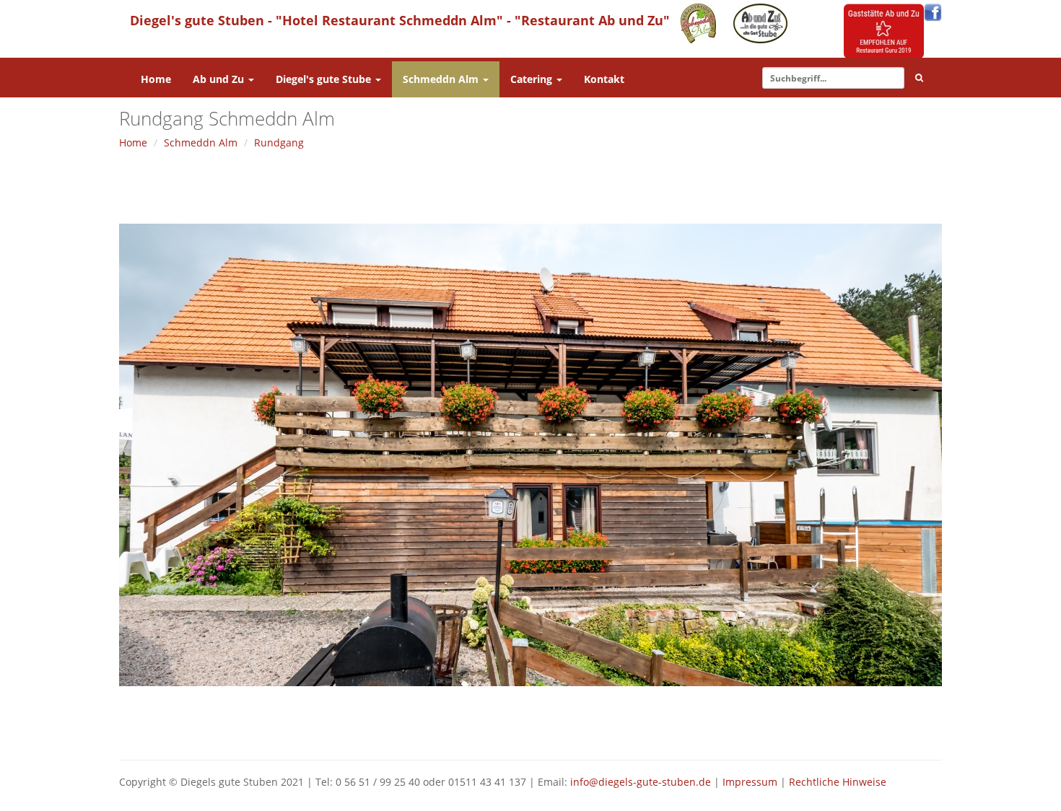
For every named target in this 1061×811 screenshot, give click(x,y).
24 (589, 721)
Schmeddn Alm (442, 79)
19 (553, 721)
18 (546, 721)
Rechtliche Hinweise (837, 782)
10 (488, 721)
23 (582, 721)
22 (575, 721)
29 (625, 721)
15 (524, 721)
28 (618, 721)
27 (611, 721)
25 (596, 721)
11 (495, 721)
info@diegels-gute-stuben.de (640, 782)
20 (560, 721)
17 (539, 721)
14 (517, 721)
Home (156, 79)
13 (510, 721)
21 (568, 721)
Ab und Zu (220, 79)
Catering (532, 79)
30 (633, 721)
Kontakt (604, 79)
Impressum (749, 782)
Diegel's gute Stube (325, 79)
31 (640, 721)
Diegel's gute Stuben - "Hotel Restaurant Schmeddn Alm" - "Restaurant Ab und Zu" (400, 20)
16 (531, 721)
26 (604, 721)
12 (503, 721)
